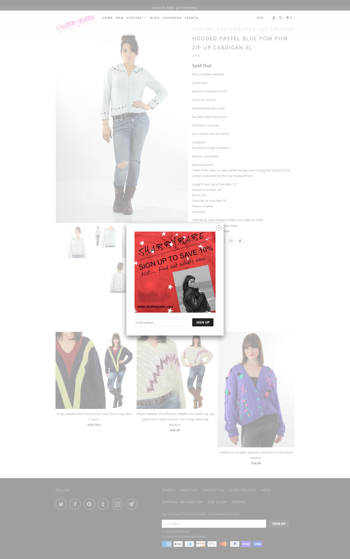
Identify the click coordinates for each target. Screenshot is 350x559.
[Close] (219, 227)
